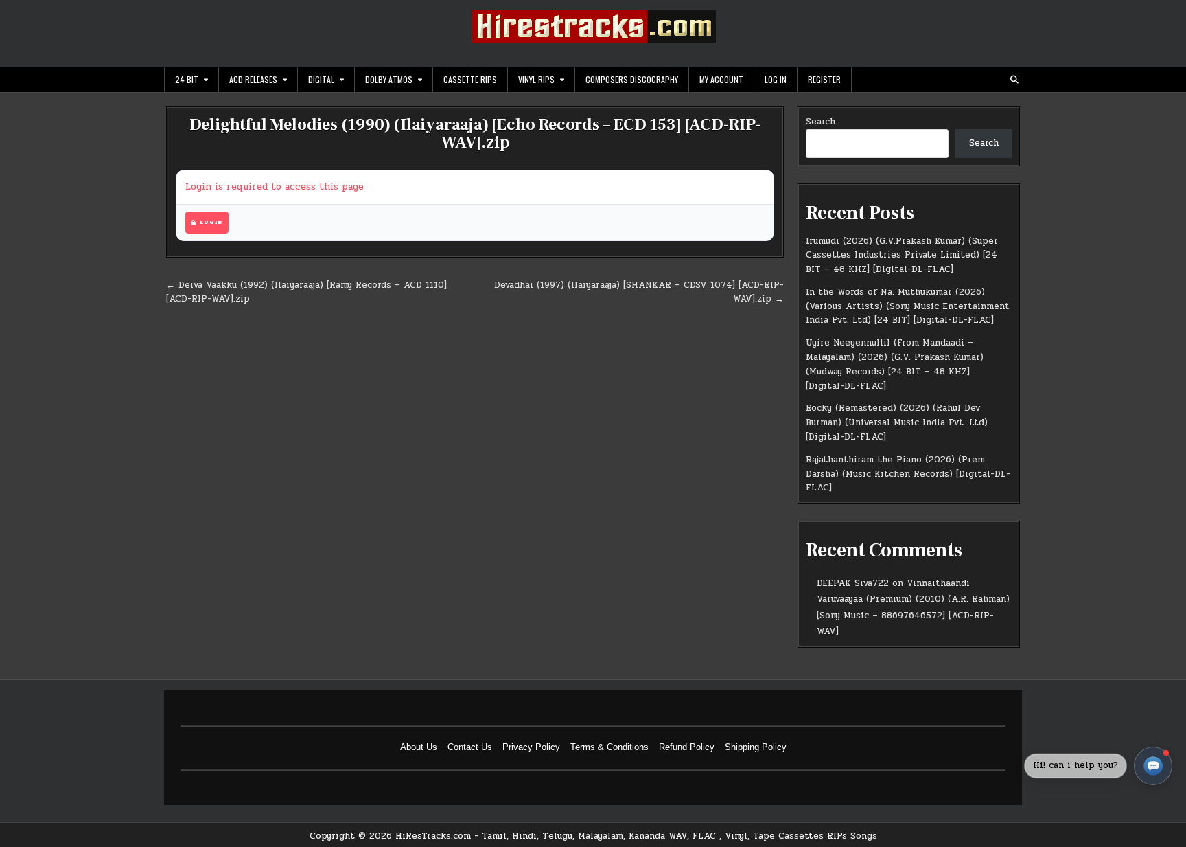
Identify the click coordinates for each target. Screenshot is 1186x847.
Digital (321, 79)
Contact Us (469, 747)
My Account (721, 79)
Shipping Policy (756, 747)
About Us (418, 747)
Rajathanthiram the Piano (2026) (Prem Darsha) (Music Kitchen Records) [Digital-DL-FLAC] (908, 474)
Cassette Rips (470, 79)
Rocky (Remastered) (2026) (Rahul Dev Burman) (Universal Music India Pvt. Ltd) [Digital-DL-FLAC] (897, 422)
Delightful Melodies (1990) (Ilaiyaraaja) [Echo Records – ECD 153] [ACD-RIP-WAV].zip (475, 133)
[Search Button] (1014, 79)
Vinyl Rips (536, 79)
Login (211, 222)
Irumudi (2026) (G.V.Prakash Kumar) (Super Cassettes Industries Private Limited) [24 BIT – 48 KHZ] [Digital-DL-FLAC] (902, 255)
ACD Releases (253, 79)
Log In (776, 79)
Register (824, 79)
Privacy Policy (531, 747)
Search (820, 121)
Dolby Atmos (388, 79)
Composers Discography (631, 79)
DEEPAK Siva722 (853, 583)
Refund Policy (686, 747)
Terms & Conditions (609, 747)
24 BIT (186, 79)
